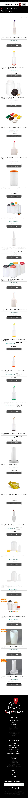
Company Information (14, 720)
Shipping (14, 770)
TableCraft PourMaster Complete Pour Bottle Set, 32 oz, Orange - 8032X (13, 371)
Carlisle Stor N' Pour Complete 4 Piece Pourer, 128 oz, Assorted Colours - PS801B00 (12, 218)
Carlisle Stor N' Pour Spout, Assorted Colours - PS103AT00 (13, 494)
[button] (2, 4)
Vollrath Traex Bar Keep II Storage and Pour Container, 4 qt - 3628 (14, 310)
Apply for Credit (14, 763)
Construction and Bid (14, 745)
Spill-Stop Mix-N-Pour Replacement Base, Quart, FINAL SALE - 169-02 (13, 647)
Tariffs (14, 736)
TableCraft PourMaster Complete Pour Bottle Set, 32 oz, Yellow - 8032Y (13, 340)
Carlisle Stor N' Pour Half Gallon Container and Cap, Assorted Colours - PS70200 (12, 280)
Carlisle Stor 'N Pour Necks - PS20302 (9, 464)
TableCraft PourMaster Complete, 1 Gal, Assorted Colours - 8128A (14, 557)
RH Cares (14, 724)
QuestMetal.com (16, 794)
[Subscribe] (22, 784)
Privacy (14, 776)
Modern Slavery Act (14, 732)
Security (14, 774)
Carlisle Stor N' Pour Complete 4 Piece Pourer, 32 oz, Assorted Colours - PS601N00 (12, 68)
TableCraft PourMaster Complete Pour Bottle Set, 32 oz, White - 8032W (13, 249)
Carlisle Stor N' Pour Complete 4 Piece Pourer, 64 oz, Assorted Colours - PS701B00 (12, 98)
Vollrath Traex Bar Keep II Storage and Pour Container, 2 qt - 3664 (14, 158)
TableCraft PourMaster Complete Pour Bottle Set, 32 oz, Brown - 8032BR (13, 434)
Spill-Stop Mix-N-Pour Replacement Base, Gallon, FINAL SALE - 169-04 (13, 617)
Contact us (14, 761)
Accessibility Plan (14, 734)
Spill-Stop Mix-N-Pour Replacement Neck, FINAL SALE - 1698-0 (13, 677)
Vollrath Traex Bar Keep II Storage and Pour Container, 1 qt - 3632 (13, 38)
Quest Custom (14, 751)
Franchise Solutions (14, 747)
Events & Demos (14, 730)
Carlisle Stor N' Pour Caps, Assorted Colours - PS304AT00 (13, 127)
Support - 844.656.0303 (11, 1)
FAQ (14, 768)
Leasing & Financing (14, 765)
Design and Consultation (14, 753)
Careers (14, 722)
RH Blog (14, 726)
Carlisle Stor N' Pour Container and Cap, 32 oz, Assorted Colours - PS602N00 (13, 188)
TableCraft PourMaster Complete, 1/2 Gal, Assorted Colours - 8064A (12, 587)
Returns (14, 772)
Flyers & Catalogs (14, 728)
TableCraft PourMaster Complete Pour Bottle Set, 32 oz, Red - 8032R (13, 525)
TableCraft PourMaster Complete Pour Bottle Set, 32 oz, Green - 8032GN (13, 403)
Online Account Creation (14, 767)
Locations (14, 743)
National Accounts (14, 749)
